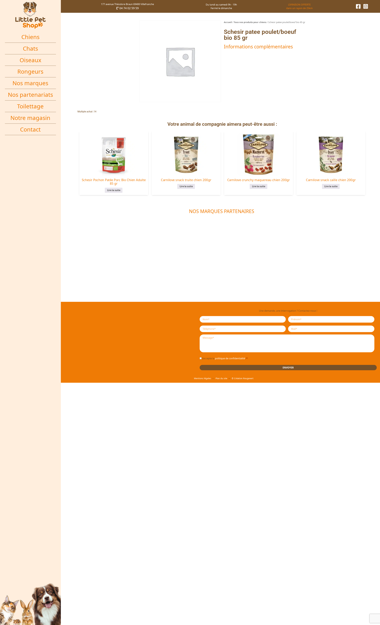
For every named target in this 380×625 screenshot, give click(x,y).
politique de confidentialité (230, 358)
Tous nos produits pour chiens (250, 22)
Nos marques (30, 83)
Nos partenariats (30, 94)
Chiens (30, 37)
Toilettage (30, 106)
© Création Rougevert (242, 378)
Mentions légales (202, 378)
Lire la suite (113, 190)
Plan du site (221, 378)
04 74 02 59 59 (129, 8)
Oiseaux (30, 60)
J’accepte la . (225, 358)
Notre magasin (30, 118)
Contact (30, 129)
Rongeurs (30, 71)
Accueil (228, 22)
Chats (30, 48)
